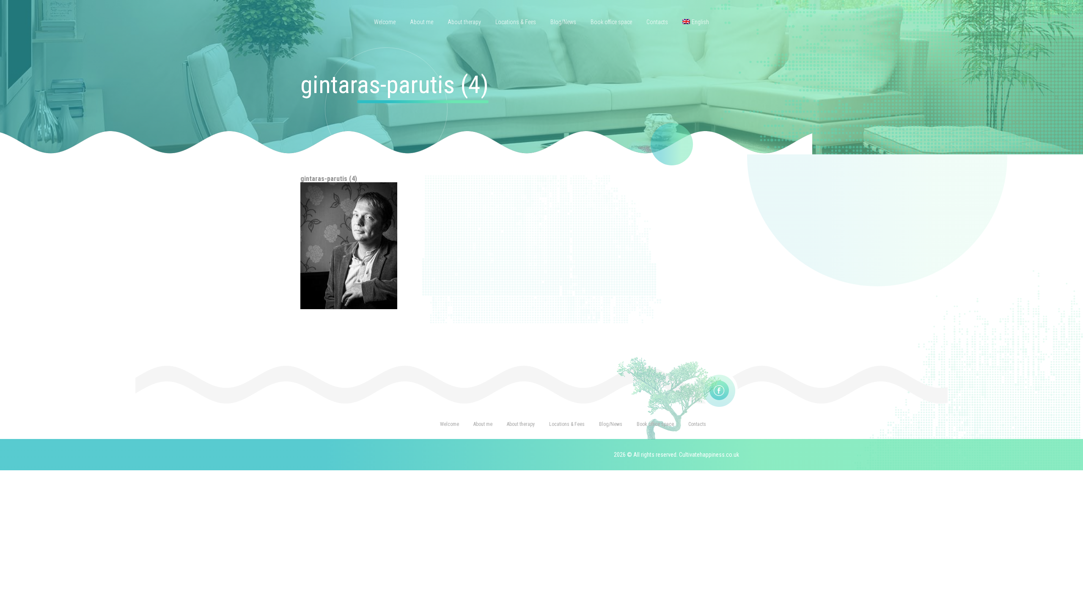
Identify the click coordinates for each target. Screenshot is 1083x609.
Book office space (611, 22)
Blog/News (563, 22)
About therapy (464, 22)
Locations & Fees (515, 22)
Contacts (657, 22)
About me (421, 22)
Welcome (385, 22)
